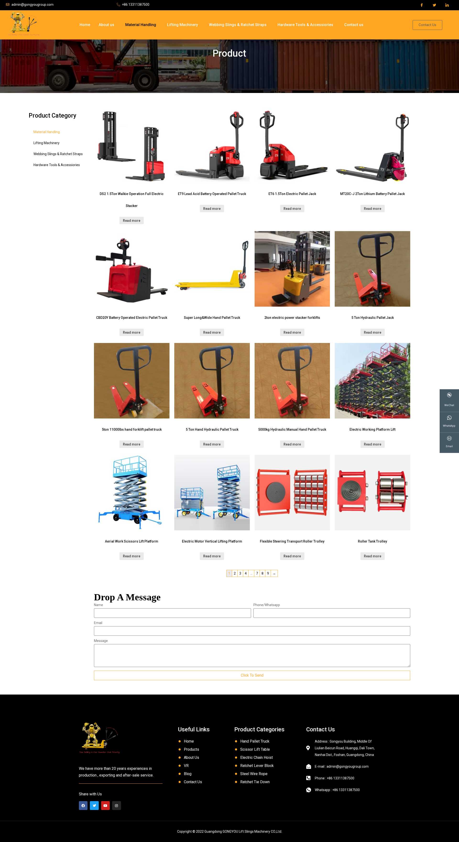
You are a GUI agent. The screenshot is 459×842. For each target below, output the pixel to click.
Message (101, 641)
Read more (131, 221)
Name (98, 605)
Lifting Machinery (182, 24)
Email (98, 623)
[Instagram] (116, 805)
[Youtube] (105, 805)
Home (85, 24)
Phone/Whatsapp (266, 605)
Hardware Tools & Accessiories (305, 24)
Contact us (353, 24)
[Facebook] (83, 805)
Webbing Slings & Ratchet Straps (238, 24)
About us (106, 24)
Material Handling (140, 24)
